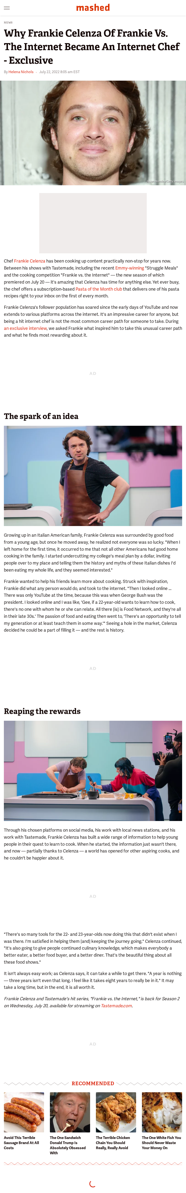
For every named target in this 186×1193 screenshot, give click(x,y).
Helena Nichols (20, 72)
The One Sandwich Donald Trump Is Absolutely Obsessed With (68, 1145)
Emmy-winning (129, 268)
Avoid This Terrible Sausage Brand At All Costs (21, 1142)
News (8, 22)
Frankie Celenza (29, 261)
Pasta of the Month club (99, 289)
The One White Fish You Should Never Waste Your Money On (161, 1142)
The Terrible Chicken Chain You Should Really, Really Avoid (113, 1142)
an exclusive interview (25, 328)
